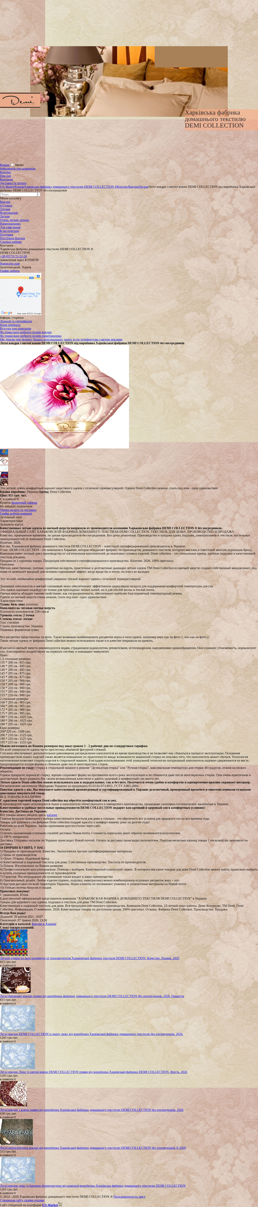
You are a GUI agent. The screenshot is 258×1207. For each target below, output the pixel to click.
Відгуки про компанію (15, 328)
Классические (9, 231)
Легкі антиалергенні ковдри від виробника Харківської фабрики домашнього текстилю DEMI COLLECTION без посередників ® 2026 (93, 1148)
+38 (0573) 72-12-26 (13, 256)
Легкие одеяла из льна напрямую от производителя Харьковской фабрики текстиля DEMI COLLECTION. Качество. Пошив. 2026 (89, 958)
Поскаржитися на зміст (129, 1196)
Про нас (5, 176)
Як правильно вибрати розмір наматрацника (30, 336)
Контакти (6, 179)
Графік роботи (10, 271)
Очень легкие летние (14, 220)
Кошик (5, 165)
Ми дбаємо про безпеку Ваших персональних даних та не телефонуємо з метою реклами (61, 339)
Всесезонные (9, 212)
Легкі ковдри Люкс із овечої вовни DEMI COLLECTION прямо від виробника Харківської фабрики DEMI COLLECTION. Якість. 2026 (93, 1072)
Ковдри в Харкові (44, 924)
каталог (52, 815)
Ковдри (5, 202)
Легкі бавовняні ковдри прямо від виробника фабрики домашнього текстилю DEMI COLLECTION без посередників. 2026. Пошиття (92, 996)
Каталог (5, 172)
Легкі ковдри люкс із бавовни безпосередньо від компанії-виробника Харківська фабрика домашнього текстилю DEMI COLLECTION (93, 1185)
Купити (5, 502)
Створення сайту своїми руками (22, 1200)
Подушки (6, 234)
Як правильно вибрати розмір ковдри (26, 332)
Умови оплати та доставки (18, 510)
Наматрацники (10, 223)
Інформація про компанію (17, 168)
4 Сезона (6, 205)
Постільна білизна (12, 238)
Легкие (5, 216)
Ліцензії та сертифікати (16, 321)
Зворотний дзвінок (24, 502)
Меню (19, 165)
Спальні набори (11, 241)
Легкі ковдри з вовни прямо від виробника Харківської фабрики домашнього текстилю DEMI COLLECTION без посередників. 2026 (91, 1110)
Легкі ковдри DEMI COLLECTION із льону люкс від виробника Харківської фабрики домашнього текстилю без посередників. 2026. (91, 1034)
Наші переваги (10, 325)
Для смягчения (10, 227)
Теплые (5, 209)
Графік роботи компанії (16, 513)
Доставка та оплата (13, 183)
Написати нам (10, 263)
